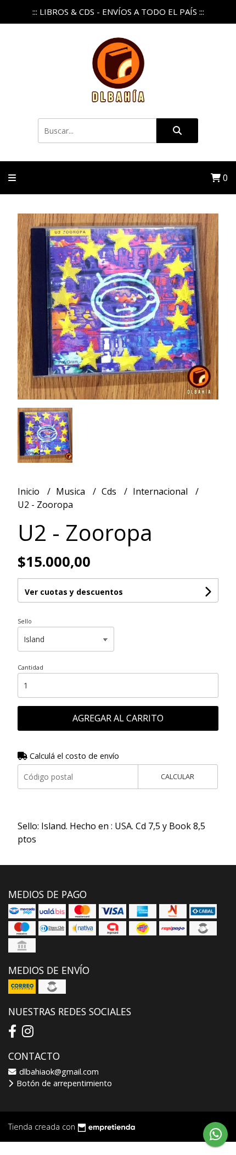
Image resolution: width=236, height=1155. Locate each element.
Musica (71, 491)
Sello (25, 621)
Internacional (161, 491)
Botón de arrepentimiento (63, 1083)
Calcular (177, 776)
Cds (110, 491)
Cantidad (30, 667)
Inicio (30, 491)
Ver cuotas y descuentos (74, 592)
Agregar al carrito (118, 718)
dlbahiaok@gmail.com (58, 1071)
